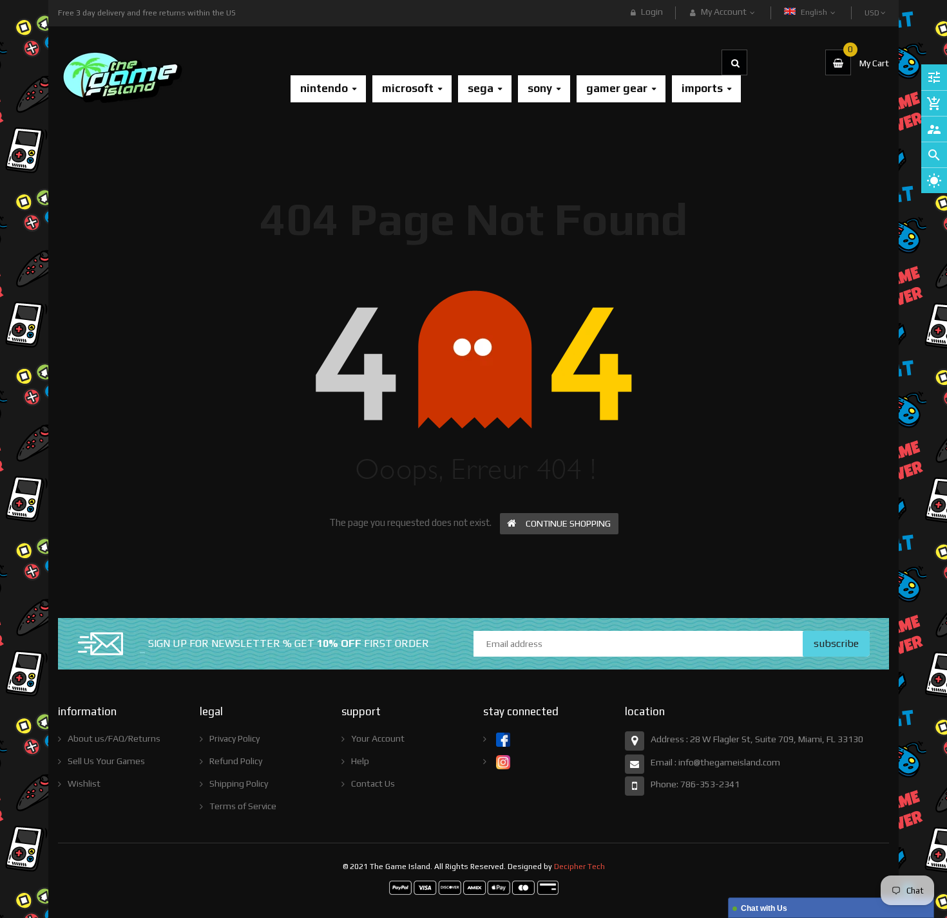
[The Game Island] (474, 887)
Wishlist (84, 783)
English (815, 12)
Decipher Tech (579, 866)
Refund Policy (235, 761)
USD (873, 7)
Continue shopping (568, 523)
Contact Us (373, 783)
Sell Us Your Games (106, 761)
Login (652, 11)
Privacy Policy (234, 738)
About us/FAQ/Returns (114, 738)
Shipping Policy (238, 783)
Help (360, 761)
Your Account (378, 738)
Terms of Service (242, 806)
